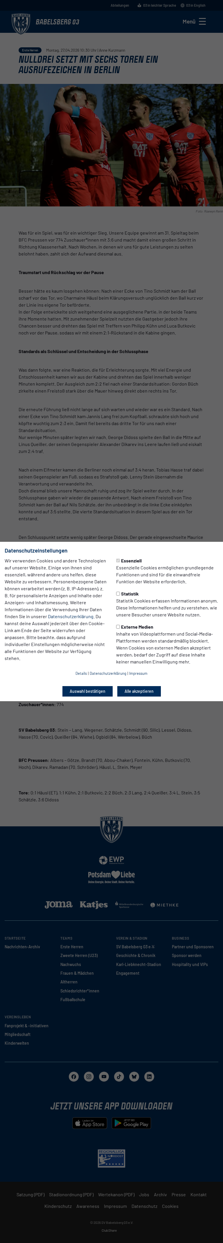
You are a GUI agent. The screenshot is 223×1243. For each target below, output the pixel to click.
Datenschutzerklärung (70, 616)
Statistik (130, 593)
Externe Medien (137, 626)
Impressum (138, 673)
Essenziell (131, 560)
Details (81, 673)
